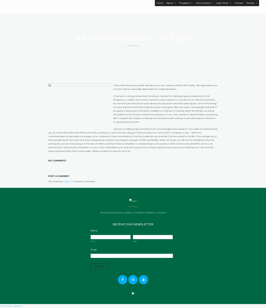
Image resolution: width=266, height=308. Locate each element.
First (93, 241)
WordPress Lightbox (11, 306)
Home (159, 3)
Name (94, 230)
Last (135, 241)
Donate (250, 3)
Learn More (222, 3)
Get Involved (203, 3)
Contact (239, 3)
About (169, 3)
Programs (184, 3)
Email (94, 249)
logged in (68, 181)
